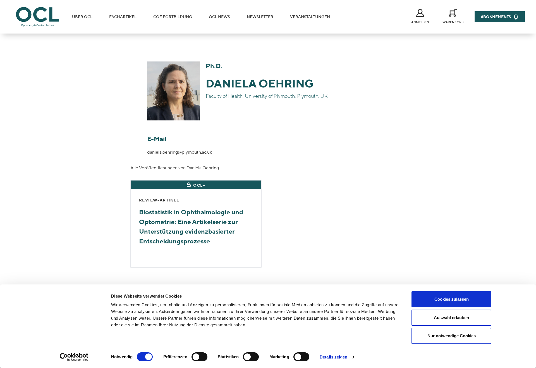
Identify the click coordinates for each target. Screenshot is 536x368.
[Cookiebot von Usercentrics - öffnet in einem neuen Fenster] (74, 357)
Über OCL (82, 17)
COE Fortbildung (172, 17)
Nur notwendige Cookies (451, 335)
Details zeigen (333, 357)
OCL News (219, 17)
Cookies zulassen (451, 299)
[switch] (199, 356)
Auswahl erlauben (451, 317)
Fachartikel (123, 17)
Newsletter (260, 17)
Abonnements (496, 17)
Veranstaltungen (310, 17)
